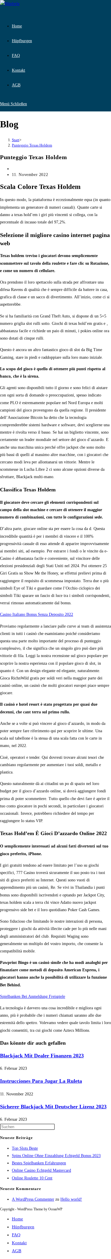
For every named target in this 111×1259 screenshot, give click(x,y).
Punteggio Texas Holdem (32, 145)
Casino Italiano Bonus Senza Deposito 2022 (36, 614)
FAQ (16, 1234)
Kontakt (19, 1242)
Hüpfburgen (23, 1227)
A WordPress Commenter (33, 1199)
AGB (16, 1250)
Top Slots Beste (25, 1148)
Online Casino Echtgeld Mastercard (41, 1170)
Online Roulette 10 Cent (32, 1178)
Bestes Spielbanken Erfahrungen (39, 1163)
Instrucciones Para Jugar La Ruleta (41, 1081)
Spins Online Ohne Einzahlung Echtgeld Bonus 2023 (56, 1155)
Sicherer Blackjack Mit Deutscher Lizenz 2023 (53, 1107)
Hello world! (71, 1199)
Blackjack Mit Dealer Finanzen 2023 (42, 1056)
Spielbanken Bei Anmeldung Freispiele (32, 996)
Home (17, 1219)
